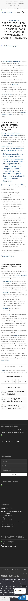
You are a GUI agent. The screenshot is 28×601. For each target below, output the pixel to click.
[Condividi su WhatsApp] (8, 381)
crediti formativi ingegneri (10, 372)
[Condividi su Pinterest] (11, 381)
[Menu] (17, 12)
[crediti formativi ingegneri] (14, 51)
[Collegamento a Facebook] (19, 574)
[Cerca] (13, 12)
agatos (20, 366)
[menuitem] (9, 1)
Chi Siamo (16, 1)
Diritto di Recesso (18, 5)
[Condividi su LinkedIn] (14, 381)
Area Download (9, 1)
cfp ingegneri (21, 370)
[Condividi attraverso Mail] (25, 381)
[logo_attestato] (9, 12)
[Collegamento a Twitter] (24, 574)
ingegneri (23, 372)
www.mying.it (5, 360)
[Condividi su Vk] (20, 381)
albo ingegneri (11, 370)
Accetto (3, 597)
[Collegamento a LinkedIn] (21, 574)
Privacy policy (5, 599)
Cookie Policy (21, 3)
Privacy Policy (10, 5)
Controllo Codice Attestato (10, 3)
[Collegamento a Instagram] (26, 574)
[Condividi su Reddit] (22, 381)
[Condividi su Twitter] (5, 381)
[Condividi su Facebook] (2, 381)
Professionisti (14, 20)
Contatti (21, 1)
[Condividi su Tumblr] (17, 381)
